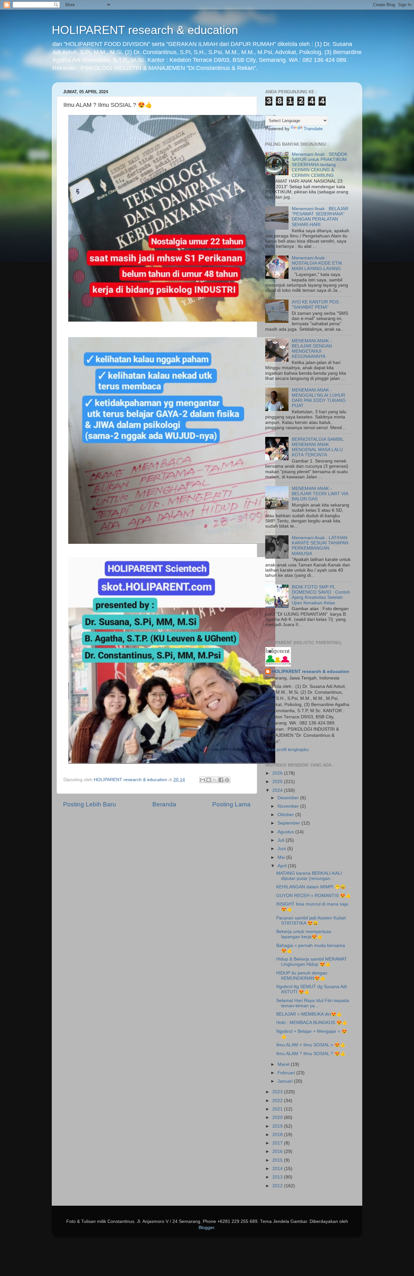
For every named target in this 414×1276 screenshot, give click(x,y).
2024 (278, 790)
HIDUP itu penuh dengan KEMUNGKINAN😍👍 (301, 976)
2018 (278, 1134)
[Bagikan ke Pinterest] (227, 780)
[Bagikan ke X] (215, 780)
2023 (278, 1091)
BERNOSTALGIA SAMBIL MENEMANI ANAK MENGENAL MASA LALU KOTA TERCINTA (317, 447)
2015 (278, 1160)
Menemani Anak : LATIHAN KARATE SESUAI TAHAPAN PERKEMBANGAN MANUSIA (320, 545)
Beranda (164, 804)
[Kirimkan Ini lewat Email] (202, 780)
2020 (278, 1117)
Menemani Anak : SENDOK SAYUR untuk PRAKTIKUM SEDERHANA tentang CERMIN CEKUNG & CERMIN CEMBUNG (319, 165)
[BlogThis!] (208, 780)
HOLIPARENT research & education (145, 30)
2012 (278, 1185)
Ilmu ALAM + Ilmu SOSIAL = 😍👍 (310, 1044)
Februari (287, 1072)
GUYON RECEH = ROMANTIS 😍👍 (313, 895)
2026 (278, 773)
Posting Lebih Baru (89, 804)
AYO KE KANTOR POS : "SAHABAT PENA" (316, 305)
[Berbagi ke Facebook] (221, 780)
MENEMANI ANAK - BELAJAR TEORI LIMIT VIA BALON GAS (320, 493)
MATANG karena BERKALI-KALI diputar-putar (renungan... (309, 876)
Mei (282, 857)
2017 (278, 1143)
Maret (284, 1064)
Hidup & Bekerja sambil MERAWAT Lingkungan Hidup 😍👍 (311, 962)
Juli (282, 840)
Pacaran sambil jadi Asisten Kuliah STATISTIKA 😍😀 (311, 921)
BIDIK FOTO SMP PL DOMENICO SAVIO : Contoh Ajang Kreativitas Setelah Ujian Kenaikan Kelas (321, 595)
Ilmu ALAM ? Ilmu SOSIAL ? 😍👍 (310, 1053)
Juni (282, 848)
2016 (278, 1151)
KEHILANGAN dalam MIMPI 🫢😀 (311, 886)
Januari (286, 1081)
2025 (278, 781)
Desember (289, 797)
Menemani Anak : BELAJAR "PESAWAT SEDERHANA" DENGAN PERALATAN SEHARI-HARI (320, 216)
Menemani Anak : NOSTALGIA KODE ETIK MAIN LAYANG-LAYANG (317, 263)
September (289, 823)
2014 (278, 1168)
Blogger (206, 1227)
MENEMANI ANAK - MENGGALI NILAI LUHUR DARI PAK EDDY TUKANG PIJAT (319, 398)
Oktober (286, 814)
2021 (278, 1109)
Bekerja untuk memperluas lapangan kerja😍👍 (303, 934)
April (283, 865)
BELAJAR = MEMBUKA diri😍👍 (309, 1014)
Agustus (286, 831)
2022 (278, 1100)
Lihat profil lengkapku (287, 749)
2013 (278, 1177)
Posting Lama (231, 804)
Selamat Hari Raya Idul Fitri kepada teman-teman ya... (312, 1003)
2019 (278, 1126)
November (289, 806)
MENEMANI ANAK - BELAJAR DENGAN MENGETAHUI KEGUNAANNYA (312, 348)
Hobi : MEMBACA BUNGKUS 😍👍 (311, 1022)
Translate (313, 128)
